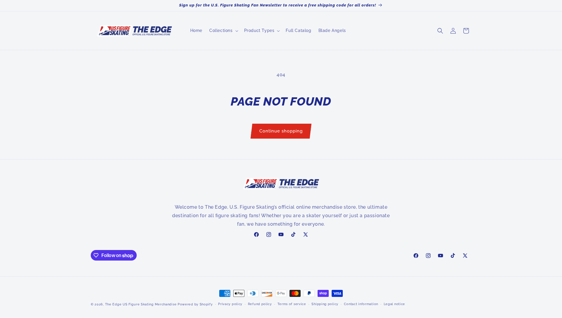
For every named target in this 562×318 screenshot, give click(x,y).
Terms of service (291, 304)
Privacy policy (230, 304)
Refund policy (260, 304)
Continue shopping (281, 131)
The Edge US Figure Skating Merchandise (141, 304)
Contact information (361, 304)
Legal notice (394, 304)
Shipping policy (324, 304)
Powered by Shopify (195, 304)
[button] (223, 30)
